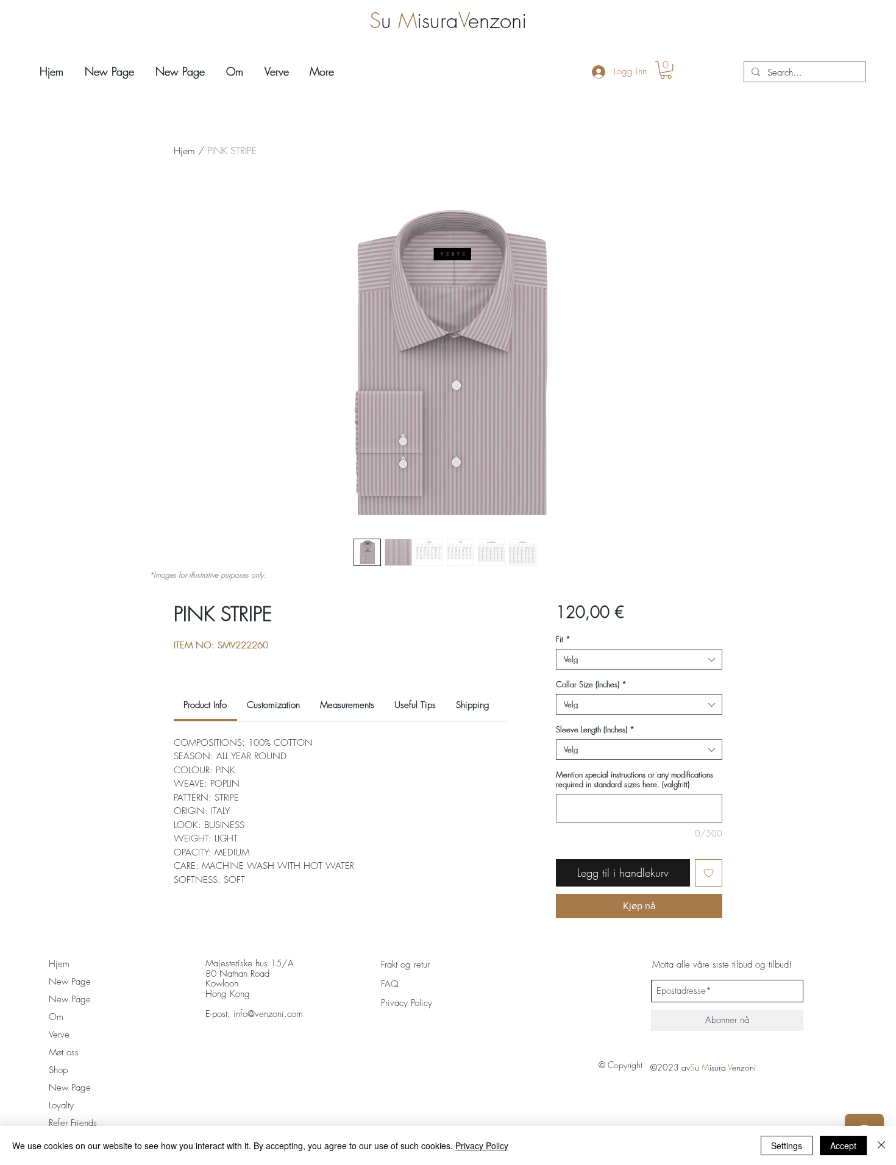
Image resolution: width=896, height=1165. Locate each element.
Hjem (184, 150)
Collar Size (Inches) (591, 684)
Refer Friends (73, 1123)
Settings (786, 1145)
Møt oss (64, 1052)
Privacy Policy (481, 1145)
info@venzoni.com (268, 1014)
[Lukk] (881, 1145)
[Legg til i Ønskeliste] (708, 873)
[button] (666, 70)
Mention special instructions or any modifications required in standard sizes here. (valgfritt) (634, 779)
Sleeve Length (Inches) (595, 729)
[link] (205, 705)
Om (56, 1017)
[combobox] (639, 659)
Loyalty (61, 1105)
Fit (563, 639)
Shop (58, 1070)
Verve (59, 1035)
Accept (843, 1145)
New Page (70, 982)
